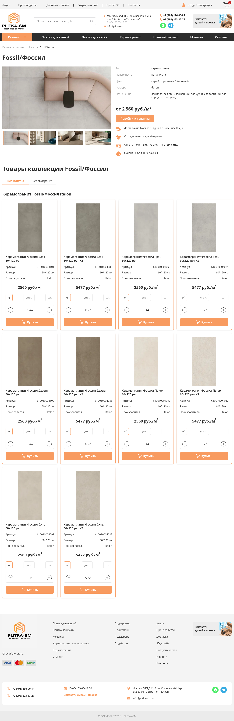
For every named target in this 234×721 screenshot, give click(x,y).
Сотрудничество (88, 5)
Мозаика (196, 37)
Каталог (20, 47)
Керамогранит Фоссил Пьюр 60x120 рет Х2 (200, 392)
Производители (28, 5)
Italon (32, 47)
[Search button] (91, 21)
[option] (56, 97)
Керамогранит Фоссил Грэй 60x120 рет (141, 258)
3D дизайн (162, 643)
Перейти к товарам (135, 118)
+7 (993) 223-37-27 (174, 19)
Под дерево (122, 636)
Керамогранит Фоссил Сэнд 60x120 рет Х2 (83, 526)
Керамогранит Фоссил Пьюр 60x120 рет (142, 392)
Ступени (221, 37)
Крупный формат (165, 37)
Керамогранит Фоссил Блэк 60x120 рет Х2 (83, 258)
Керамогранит (130, 37)
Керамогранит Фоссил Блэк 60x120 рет (25, 258)
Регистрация (204, 5)
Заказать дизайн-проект (80, 695)
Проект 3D (113, 5)
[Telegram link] (171, 25)
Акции (6, 5)
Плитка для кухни (94, 37)
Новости (161, 656)
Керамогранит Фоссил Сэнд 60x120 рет (25, 526)
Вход (191, 5)
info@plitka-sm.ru (116, 26)
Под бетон (121, 643)
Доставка (162, 636)
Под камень (122, 630)
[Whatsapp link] (163, 25)
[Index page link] (14, 21)
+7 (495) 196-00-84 (174, 15)
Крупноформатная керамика (71, 643)
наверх (221, 691)
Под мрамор (122, 623)
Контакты (134, 5)
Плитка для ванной (56, 37)
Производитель (166, 630)
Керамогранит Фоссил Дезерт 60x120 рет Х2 (85, 392)
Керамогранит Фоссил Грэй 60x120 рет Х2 (200, 258)
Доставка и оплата (57, 5)
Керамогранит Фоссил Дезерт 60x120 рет (27, 392)
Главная (6, 47)
